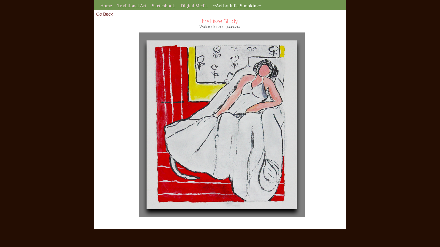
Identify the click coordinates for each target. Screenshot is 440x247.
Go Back (104, 13)
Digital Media (194, 5)
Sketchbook (163, 5)
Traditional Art (131, 5)
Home (106, 5)
